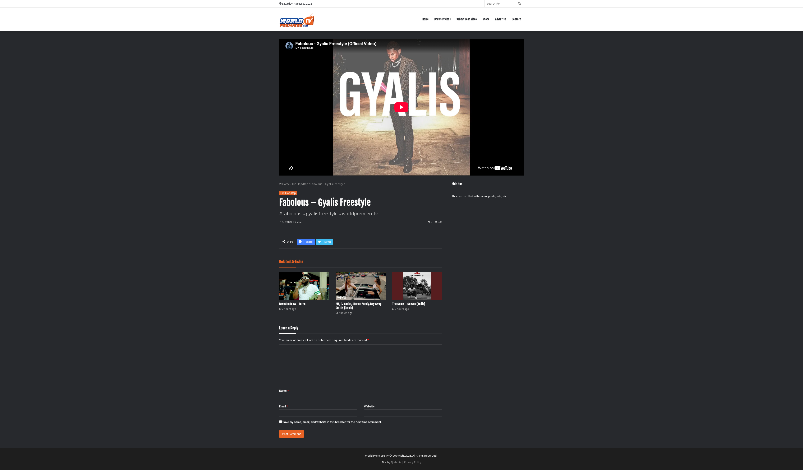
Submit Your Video (466, 19)
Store (486, 19)
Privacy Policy (412, 462)
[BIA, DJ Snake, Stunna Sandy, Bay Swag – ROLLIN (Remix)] (361, 286)
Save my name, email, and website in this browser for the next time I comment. (332, 422)
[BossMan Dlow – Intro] (304, 286)
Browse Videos (442, 19)
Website (369, 406)
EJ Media (396, 462)
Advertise (500, 19)
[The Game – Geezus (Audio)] (417, 286)
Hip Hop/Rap (300, 184)
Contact (516, 19)
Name (284, 390)
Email (283, 406)
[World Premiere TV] (297, 19)
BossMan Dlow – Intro (292, 304)
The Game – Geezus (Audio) (408, 304)
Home (425, 19)
